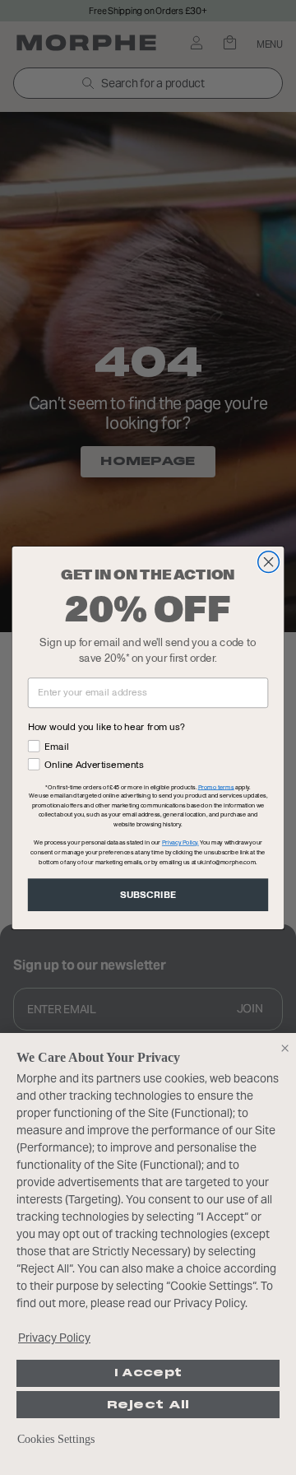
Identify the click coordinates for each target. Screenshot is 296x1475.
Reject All (148, 1405)
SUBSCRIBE (148, 894)
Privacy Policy (54, 1337)
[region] (148, 1254)
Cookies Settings (56, 1439)
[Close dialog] (269, 561)
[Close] (284, 1048)
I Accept (148, 1373)
